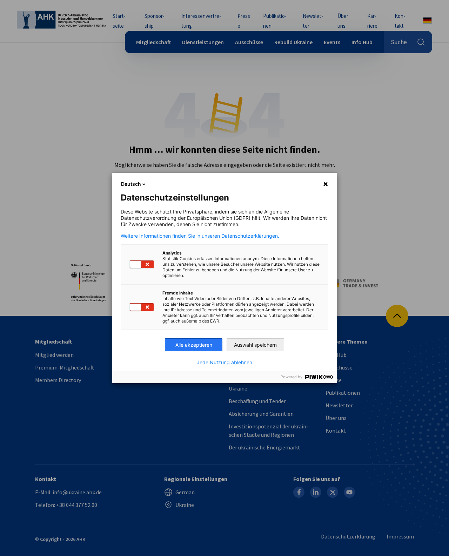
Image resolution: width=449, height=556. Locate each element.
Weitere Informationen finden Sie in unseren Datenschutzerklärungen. (200, 236)
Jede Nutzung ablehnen (224, 362)
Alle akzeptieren (193, 345)
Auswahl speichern (255, 345)
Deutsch (131, 184)
